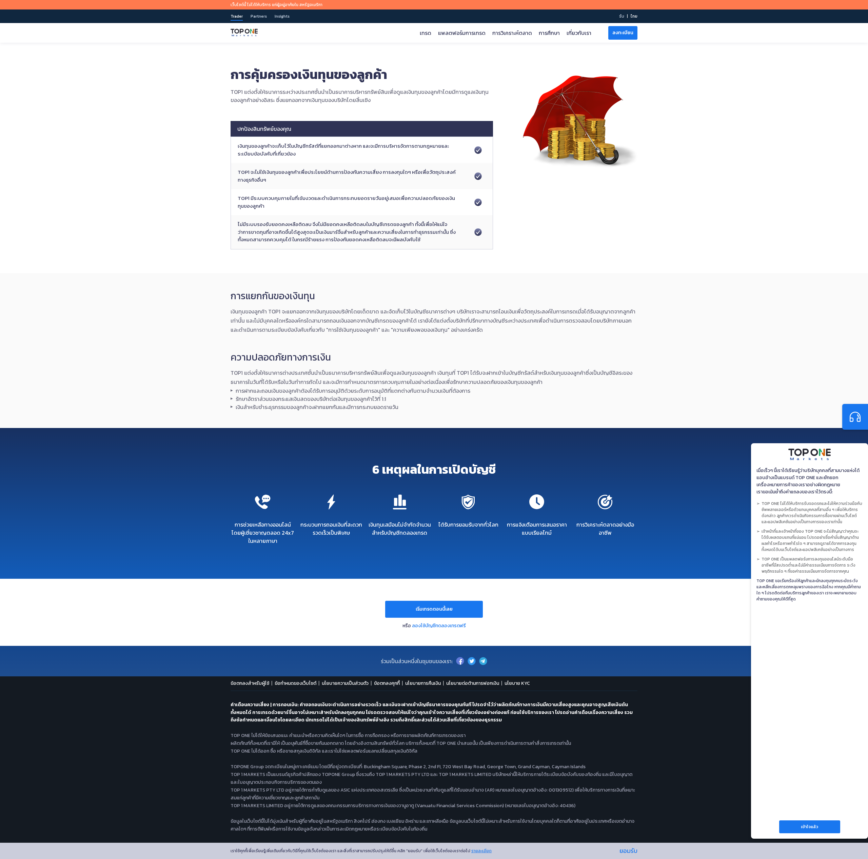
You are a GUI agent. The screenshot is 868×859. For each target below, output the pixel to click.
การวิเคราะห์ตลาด (512, 33)
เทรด (425, 33)
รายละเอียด (481, 851)
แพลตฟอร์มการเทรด (462, 33)
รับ (621, 16)
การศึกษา (549, 33)
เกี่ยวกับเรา (579, 33)
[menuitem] (634, 16)
